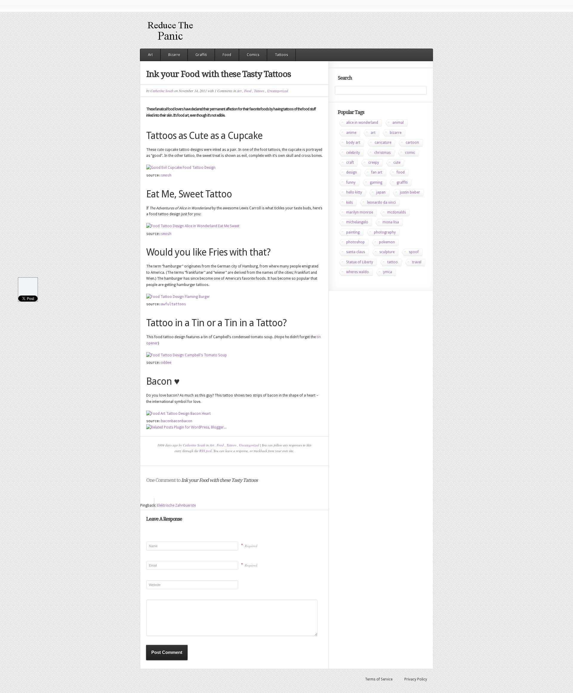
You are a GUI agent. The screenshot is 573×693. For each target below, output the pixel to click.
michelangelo (357, 222)
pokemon (387, 242)
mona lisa (391, 222)
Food (227, 55)
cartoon (412, 142)
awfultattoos (173, 304)
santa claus (355, 252)
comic (410, 153)
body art (353, 142)
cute (396, 162)
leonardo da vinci (381, 202)
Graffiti (201, 55)
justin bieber (410, 192)
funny (350, 182)
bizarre (395, 133)
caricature (383, 142)
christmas (382, 153)
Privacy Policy (415, 679)
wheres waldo (357, 272)
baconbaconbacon (176, 421)
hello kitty (354, 192)
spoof (414, 252)
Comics (253, 55)
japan (381, 192)
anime (351, 133)
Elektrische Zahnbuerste (176, 505)
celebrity (353, 153)
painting (353, 232)
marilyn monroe (359, 212)
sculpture (387, 252)
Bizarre (174, 55)
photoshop (355, 242)
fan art (376, 172)
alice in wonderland (362, 122)
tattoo (392, 262)
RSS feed (205, 450)
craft (350, 162)
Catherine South (161, 90)
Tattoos (281, 55)
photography (385, 232)
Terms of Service (378, 679)
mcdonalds (396, 212)
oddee (166, 363)
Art (150, 55)
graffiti (402, 182)
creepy (373, 162)
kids (349, 202)
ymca (387, 272)
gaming (376, 182)
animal (398, 122)
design (351, 172)
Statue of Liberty (359, 262)
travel (416, 262)
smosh (166, 175)
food (401, 172)
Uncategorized (277, 90)
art (373, 133)
